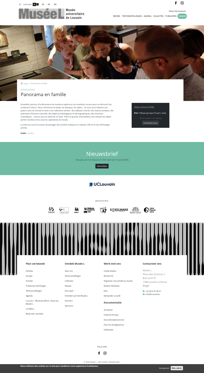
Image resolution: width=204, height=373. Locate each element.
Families (29, 271)
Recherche (108, 276)
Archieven (108, 310)
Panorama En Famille (39, 83)
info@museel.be (153, 294)
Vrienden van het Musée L (76, 295)
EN (55, 4)
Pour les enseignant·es (114, 324)
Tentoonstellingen (132, 16)
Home (25, 84)
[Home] (51, 14)
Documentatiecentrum (114, 319)
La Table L (30, 309)
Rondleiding (28, 89)
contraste (27, 4)
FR (43, 4)
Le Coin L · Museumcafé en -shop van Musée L (42, 302)
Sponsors (69, 305)
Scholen (29, 281)
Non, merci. (177, 368)
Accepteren (164, 368)
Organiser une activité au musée (118, 281)
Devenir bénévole (111, 286)
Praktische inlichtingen (36, 286)
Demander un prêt (112, 295)
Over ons (69, 271)
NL (49, 4)
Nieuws (68, 286)
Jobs (106, 291)
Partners (69, 300)
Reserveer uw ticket (34, 313)
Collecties (69, 281)
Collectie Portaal (111, 315)
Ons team (69, 291)
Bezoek (116, 16)
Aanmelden (102, 166)
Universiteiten (110, 271)
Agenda (147, 16)
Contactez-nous (150, 123)
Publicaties (171, 16)
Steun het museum (177, 11)
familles (30, 133)
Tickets (182, 16)
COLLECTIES (158, 16)
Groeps (29, 276)
